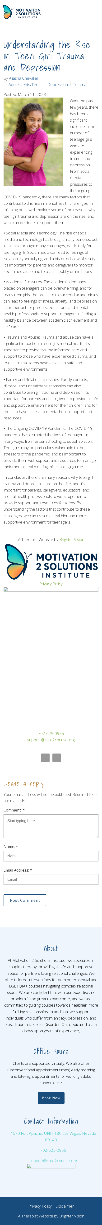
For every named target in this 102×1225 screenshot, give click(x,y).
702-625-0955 (51, 733)
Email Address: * (18, 870)
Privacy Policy (51, 583)
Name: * (11, 846)
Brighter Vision (71, 539)
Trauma (79, 84)
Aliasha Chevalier (23, 78)
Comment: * (14, 810)
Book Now (51, 1098)
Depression (57, 84)
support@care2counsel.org (51, 739)
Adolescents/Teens (25, 84)
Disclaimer (65, 1206)
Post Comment (25, 900)
